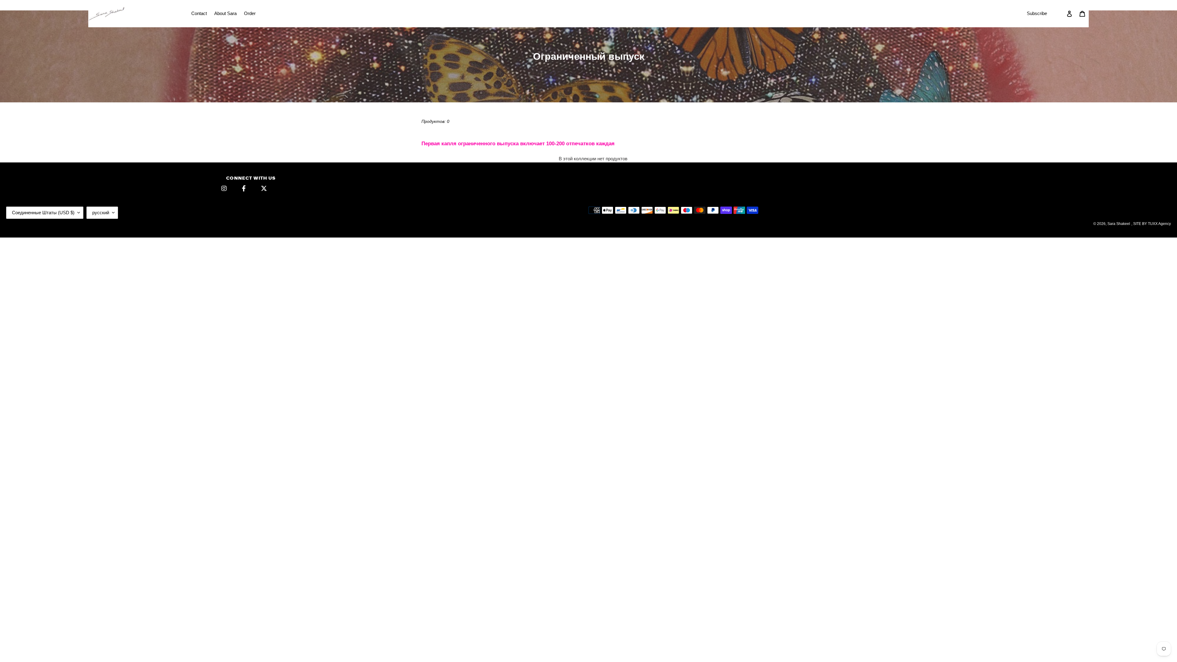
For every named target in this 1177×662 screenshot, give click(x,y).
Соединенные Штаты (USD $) (43, 212)
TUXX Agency (1159, 224)
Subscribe (1037, 13)
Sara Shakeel (1118, 224)
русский (100, 212)
